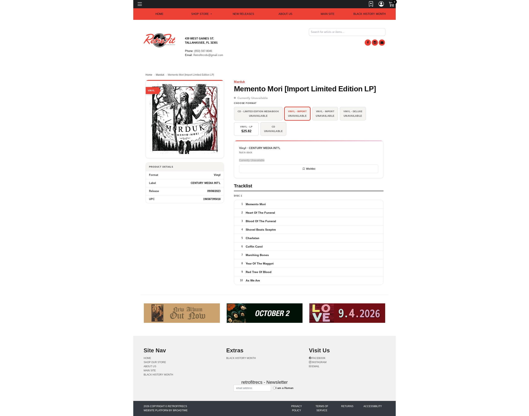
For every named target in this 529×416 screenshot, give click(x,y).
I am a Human (284, 388)
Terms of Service (322, 408)
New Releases (243, 13)
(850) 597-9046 (203, 50)
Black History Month (369, 13)
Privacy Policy (296, 408)
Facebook (318, 358)
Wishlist (310, 168)
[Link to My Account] (381, 4)
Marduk (160, 74)
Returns (347, 406)
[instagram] (374, 42)
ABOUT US (285, 13)
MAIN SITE (328, 13)
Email (315, 366)
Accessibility (372, 406)
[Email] (381, 42)
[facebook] (367, 42)
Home (148, 74)
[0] (392, 5)
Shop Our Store (155, 362)
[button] (201, 14)
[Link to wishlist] (371, 4)
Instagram (318, 362)
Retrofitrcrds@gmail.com (208, 55)
